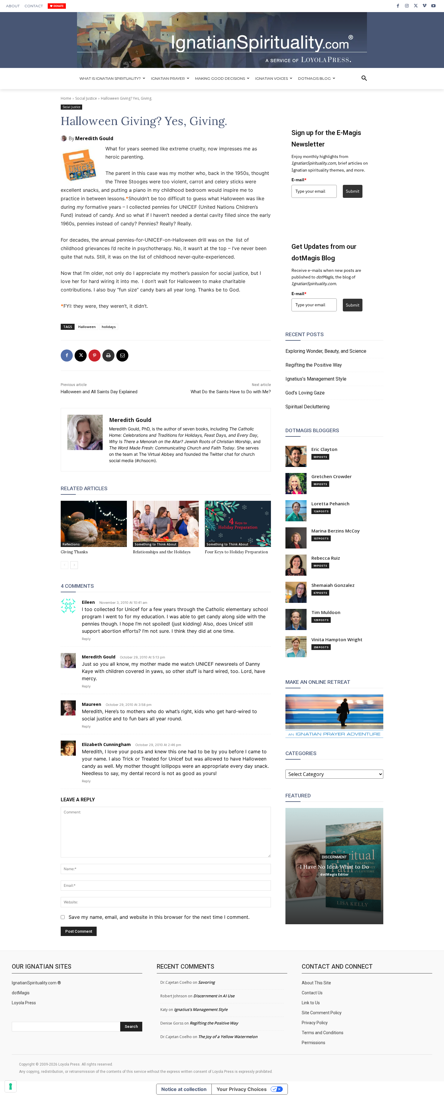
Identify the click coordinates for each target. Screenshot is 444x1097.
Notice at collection (184, 1089)
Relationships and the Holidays (162, 552)
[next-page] (74, 565)
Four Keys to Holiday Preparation (236, 552)
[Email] (122, 355)
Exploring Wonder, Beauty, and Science (325, 351)
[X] (415, 6)
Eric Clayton (324, 449)
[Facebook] (398, 6)
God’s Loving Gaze (305, 393)
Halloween (87, 326)
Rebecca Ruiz (325, 558)
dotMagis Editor (334, 874)
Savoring (206, 982)
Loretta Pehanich (330, 504)
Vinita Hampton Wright (336, 639)
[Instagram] (406, 6)
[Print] (108, 355)
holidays (109, 326)
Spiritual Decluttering (307, 407)
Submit (352, 191)
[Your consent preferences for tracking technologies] (10, 1086)
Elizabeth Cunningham (106, 744)
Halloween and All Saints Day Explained (99, 391)
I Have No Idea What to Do (334, 866)
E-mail (299, 179)
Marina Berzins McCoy (335, 531)
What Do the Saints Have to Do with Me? (231, 391)
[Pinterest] (94, 355)
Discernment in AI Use (213, 996)
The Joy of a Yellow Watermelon (227, 1036)
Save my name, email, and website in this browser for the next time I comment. (159, 917)
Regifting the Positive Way (313, 365)
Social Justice (86, 98)
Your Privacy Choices (242, 1089)
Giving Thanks (74, 552)
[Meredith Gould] (65, 138)
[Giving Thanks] (94, 524)
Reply (86, 639)
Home (66, 98)
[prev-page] (64, 565)
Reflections (71, 544)
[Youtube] (433, 6)
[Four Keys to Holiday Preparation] (238, 524)
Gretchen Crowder (331, 476)
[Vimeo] (424, 6)
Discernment (334, 857)
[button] (364, 78)
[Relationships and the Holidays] (166, 524)
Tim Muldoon (325, 612)
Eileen (88, 602)
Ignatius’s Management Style (315, 379)
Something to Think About (155, 544)
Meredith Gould (94, 138)
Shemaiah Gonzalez (333, 585)
